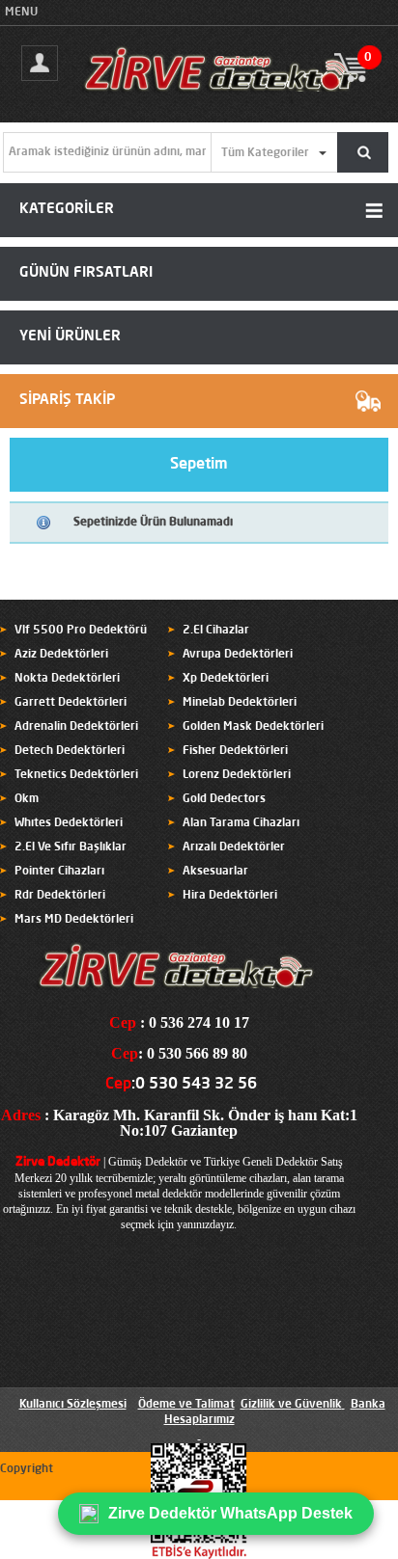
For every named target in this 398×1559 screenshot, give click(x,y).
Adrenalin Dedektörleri (76, 727)
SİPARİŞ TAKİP (67, 400)
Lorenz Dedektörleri (237, 775)
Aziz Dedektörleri (61, 654)
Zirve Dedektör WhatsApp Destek (230, 1513)
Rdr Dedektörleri (59, 895)
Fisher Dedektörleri (235, 751)
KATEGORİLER (66, 209)
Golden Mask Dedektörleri (253, 727)
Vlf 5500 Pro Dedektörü (80, 630)
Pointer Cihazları (59, 871)
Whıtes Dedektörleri (68, 823)
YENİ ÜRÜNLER (70, 337)
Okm (26, 799)
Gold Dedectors (224, 799)
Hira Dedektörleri (230, 895)
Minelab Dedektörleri (240, 703)
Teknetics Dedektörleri (76, 775)
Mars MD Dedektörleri (73, 920)
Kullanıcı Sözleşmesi (73, 1405)
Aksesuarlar (215, 871)
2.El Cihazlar (216, 630)
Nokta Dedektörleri (67, 679)
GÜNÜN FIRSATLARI (86, 273)
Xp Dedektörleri (226, 679)
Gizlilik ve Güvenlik (291, 1405)
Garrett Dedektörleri (70, 703)
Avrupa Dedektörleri (238, 654)
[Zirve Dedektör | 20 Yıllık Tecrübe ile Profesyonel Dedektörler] (224, 100)
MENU (21, 12)
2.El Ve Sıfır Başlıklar (70, 847)
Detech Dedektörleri (69, 751)
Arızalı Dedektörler (234, 847)
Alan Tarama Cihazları (241, 823)
